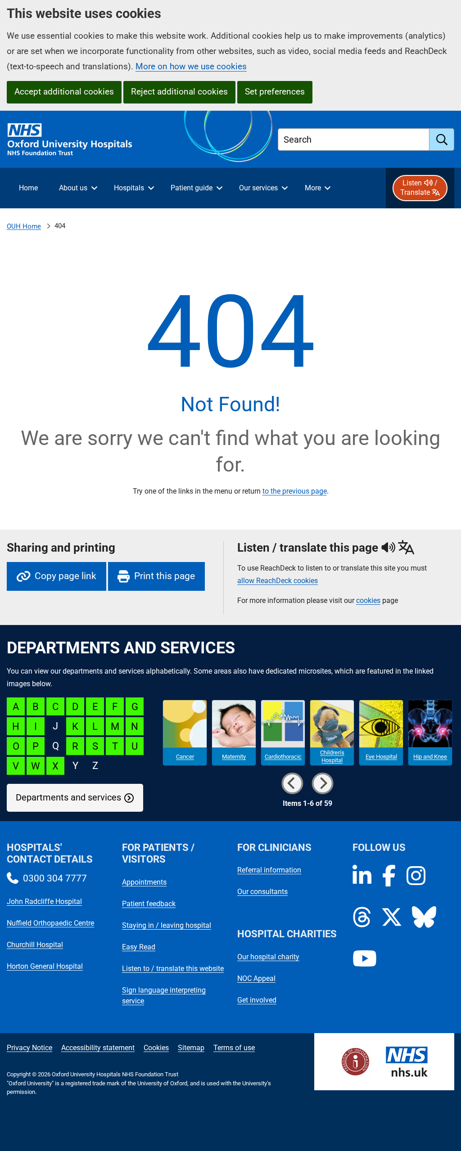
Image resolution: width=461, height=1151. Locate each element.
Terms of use (234, 1047)
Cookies (156, 1047)
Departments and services (68, 797)
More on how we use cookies (191, 66)
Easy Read (138, 947)
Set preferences (275, 91)
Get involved (256, 1000)
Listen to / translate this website (173, 968)
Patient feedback (149, 903)
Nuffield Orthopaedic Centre (50, 923)
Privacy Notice (29, 1047)
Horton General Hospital (45, 966)
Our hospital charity (268, 957)
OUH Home (24, 226)
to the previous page (294, 491)
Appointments (144, 882)
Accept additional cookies (64, 91)
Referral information (269, 870)
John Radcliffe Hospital (44, 901)
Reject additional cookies (179, 91)
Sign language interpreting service (164, 995)
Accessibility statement (98, 1047)
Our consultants (262, 891)
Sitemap (191, 1047)
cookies (368, 600)
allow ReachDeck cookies (277, 580)
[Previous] (292, 783)
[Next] (322, 783)
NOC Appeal (256, 978)
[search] (441, 139)
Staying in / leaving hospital (166, 925)
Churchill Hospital (35, 944)
